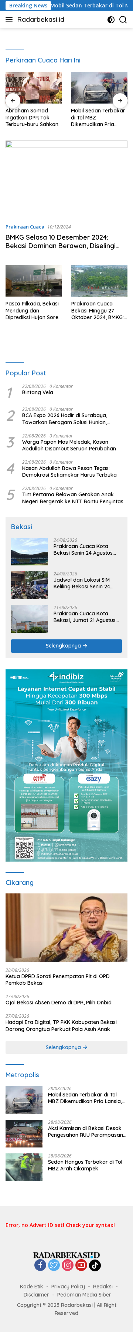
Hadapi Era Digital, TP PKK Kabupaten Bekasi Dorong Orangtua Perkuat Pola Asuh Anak (61, 1025)
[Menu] (11, 19)
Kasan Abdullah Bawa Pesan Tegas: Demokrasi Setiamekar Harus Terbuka (69, 471)
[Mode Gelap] (111, 20)
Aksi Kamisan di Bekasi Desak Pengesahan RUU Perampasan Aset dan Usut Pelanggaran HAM (87, 1131)
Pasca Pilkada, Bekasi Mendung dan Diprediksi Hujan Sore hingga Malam (32, 310)
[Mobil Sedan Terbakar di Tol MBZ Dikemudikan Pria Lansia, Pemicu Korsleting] (99, 88)
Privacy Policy (68, 1286)
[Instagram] (68, 1265)
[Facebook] (40, 1265)
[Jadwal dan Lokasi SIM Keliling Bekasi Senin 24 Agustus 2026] (29, 585)
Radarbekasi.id (40, 19)
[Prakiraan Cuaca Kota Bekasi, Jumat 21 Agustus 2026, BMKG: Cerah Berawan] (29, 619)
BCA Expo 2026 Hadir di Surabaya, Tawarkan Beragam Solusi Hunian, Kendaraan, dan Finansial (64, 418)
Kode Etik (31, 1286)
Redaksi (103, 1286)
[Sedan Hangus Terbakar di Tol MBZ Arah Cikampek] (24, 1167)
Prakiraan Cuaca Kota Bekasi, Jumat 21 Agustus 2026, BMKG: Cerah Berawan (85, 616)
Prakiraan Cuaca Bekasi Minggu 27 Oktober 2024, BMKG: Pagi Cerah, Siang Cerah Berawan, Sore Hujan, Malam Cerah (97, 310)
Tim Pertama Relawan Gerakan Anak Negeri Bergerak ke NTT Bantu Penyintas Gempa (72, 497)
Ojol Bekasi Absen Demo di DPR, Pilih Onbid (59, 1002)
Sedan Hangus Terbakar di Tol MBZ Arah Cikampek (85, 1165)
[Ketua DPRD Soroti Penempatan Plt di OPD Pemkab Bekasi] (66, 927)
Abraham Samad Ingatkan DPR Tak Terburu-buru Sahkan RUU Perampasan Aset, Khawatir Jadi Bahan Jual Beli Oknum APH (34, 117)
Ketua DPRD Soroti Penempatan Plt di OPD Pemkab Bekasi (58, 979)
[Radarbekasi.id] (66, 1254)
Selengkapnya (64, 645)
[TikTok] (95, 1265)
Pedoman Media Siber (84, 1294)
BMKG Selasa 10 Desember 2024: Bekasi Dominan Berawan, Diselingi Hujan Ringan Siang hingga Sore (61, 246)
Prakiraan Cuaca (25, 226)
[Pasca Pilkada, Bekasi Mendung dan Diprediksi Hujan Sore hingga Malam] (34, 281)
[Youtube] (81, 1265)
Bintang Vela (37, 392)
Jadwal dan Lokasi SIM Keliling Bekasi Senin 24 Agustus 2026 (82, 583)
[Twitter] (54, 1265)
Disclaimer (36, 1294)
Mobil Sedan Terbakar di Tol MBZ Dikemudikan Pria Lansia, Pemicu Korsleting (98, 117)
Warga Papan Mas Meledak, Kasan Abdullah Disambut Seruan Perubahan (69, 445)
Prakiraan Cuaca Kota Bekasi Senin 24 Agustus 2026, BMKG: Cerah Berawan (83, 549)
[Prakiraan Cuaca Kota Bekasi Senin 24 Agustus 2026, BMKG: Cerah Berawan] (29, 551)
